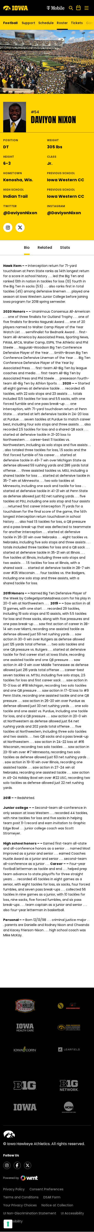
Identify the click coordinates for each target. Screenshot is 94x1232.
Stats (65, 247)
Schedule (46, 23)
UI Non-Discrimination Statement (29, 1213)
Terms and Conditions (21, 1197)
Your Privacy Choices (20, 1205)
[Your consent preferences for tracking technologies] (8, 1224)
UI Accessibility (72, 1213)
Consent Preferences (46, 1189)
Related (45, 247)
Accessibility (13, 1221)
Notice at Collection (57, 1205)
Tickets (77, 24)
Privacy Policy (14, 1189)
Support (28, 23)
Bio (27, 247)
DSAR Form (51, 1197)
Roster (62, 23)
